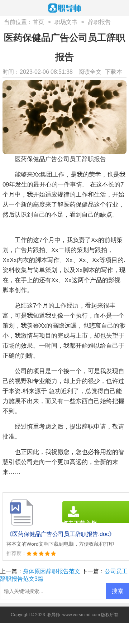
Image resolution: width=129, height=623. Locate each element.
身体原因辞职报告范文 (51, 571)
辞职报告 (99, 22)
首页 (38, 22)
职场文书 (65, 22)
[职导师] (64, 8)
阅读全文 (89, 72)
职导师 (53, 614)
